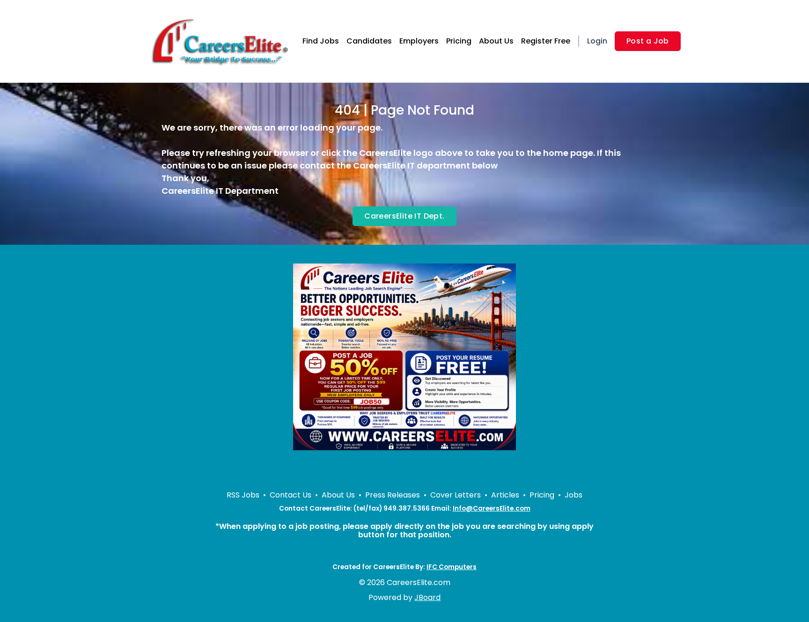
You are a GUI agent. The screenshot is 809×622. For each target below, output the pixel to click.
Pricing (458, 41)
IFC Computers (452, 567)
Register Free (545, 41)
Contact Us (290, 495)
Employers (419, 41)
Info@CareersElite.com (491, 508)
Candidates (369, 41)
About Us (496, 41)
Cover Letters (455, 495)
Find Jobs (320, 41)
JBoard (427, 597)
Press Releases (392, 495)
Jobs (573, 495)
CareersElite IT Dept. (404, 216)
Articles (505, 495)
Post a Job (647, 41)
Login (597, 41)
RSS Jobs (243, 495)
